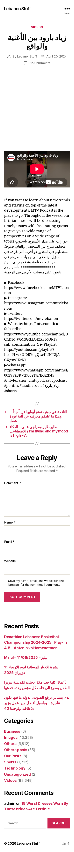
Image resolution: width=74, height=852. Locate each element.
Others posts (15, 750)
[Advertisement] (37, 112)
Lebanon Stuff (17, 9)
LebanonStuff (27, 56)
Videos (37, 27)
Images (10, 737)
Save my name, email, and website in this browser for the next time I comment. (36, 583)
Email (9, 542)
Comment (12, 483)
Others (10, 743)
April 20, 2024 (56, 56)
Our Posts (12, 756)
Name (9, 522)
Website (10, 561)
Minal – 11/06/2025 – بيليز (25, 657)
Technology (14, 768)
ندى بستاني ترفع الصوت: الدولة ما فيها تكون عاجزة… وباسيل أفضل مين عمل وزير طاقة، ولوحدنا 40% (36, 703)
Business (12, 731)
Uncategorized (17, 774)
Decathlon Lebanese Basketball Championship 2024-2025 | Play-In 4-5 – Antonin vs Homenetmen (35, 642)
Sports (10, 762)
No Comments (39, 63)
